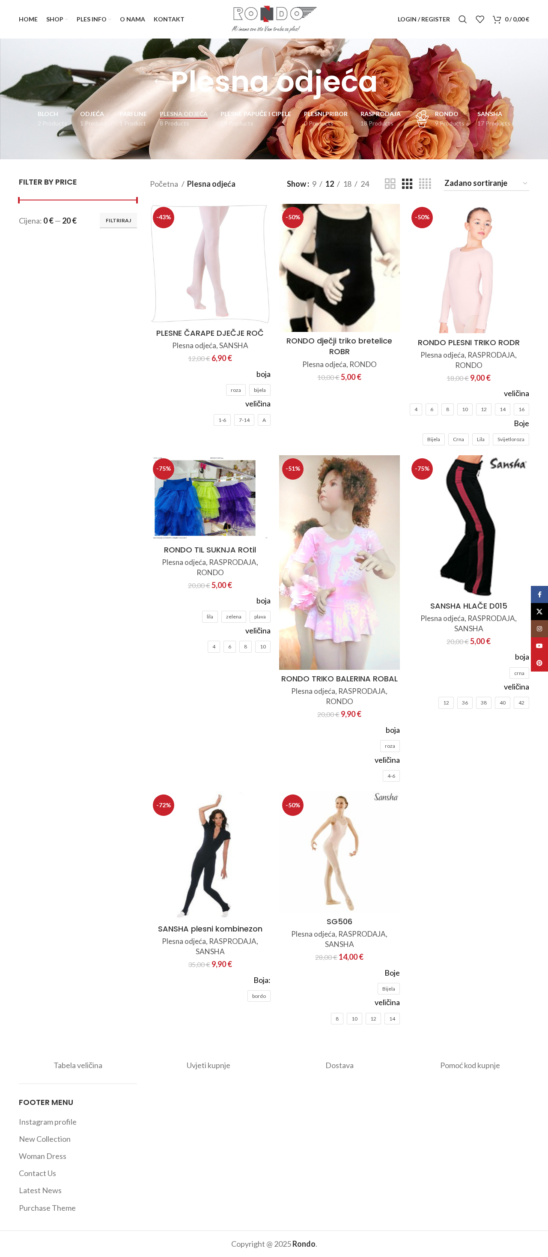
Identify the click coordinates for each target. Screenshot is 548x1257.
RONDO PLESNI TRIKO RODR (469, 342)
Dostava (339, 1065)
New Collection (45, 1139)
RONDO (363, 364)
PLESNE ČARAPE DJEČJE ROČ (210, 333)
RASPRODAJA (491, 354)
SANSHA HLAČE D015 (468, 605)
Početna (164, 183)
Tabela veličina (78, 1065)
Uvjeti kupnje (208, 1065)
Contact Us (37, 1173)
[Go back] (159, 81)
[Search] (462, 19)
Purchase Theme (47, 1207)
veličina (258, 403)
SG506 (339, 921)
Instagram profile (48, 1121)
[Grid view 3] (407, 184)
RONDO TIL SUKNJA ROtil (210, 549)
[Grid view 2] (390, 184)
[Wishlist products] (479, 19)
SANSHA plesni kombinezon (210, 928)
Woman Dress (42, 1156)
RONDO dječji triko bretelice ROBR (339, 346)
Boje (521, 423)
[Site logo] (274, 18)
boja (263, 374)
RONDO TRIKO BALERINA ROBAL (339, 678)
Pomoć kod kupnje (470, 1065)
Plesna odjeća (194, 345)
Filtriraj (118, 220)
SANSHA (233, 345)
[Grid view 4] (425, 184)
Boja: (262, 980)
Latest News (40, 1190)
